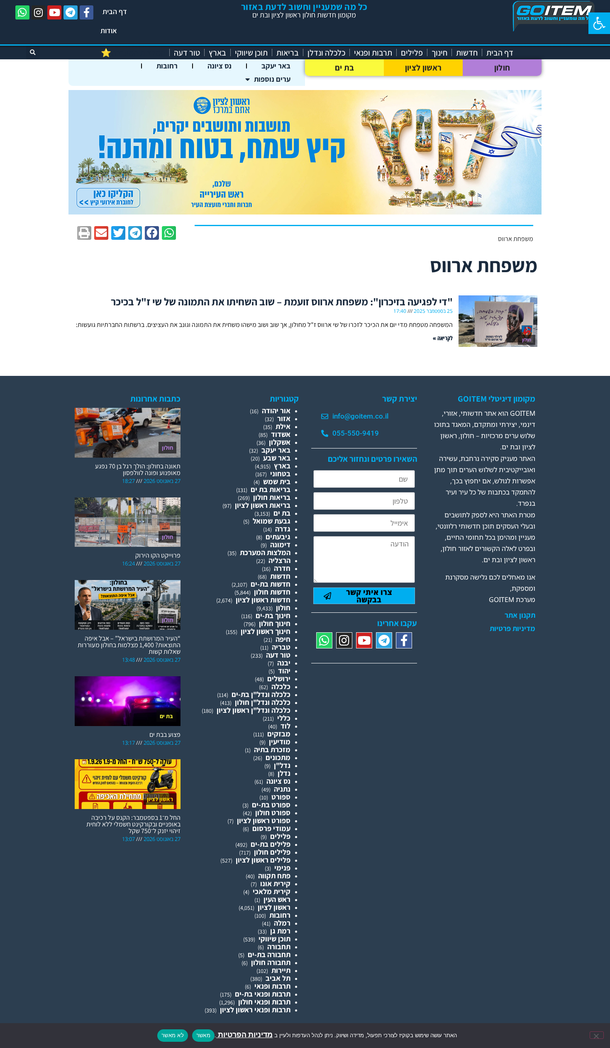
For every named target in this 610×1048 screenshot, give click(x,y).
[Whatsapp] (22, 12)
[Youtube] (54, 12)
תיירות (280, 970)
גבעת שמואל (271, 521)
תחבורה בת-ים (269, 954)
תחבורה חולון (270, 962)
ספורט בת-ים (271, 804)
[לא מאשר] (597, 1035)
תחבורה (278, 946)
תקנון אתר (520, 615)
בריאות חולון (271, 497)
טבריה (281, 647)
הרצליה (279, 560)
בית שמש (276, 481)
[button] (599, 23)
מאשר (203, 1035)
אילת (283, 426)
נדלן (284, 773)
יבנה (283, 663)
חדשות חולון (272, 592)
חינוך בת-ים (273, 615)
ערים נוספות (272, 79)
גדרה (282, 529)
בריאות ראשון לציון (262, 505)
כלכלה (280, 686)
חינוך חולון (274, 623)
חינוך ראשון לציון (265, 631)
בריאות (287, 52)
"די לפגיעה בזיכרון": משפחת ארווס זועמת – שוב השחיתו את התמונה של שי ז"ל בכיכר (282, 301)
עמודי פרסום (271, 828)
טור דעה (187, 52)
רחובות (167, 66)
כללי (283, 718)
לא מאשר (172, 1035)
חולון (502, 67)
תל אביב (278, 978)
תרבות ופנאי (373, 52)
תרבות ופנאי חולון (264, 1002)
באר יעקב (275, 66)
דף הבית (114, 11)
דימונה (280, 544)
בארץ (217, 52)
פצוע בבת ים (165, 734)
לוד (285, 726)
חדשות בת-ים (270, 584)
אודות (108, 30)
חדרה (282, 568)
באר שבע (276, 458)
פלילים (412, 52)
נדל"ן (282, 765)
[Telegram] (70, 12)
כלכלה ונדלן (326, 52)
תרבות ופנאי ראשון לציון (255, 1009)
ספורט (280, 797)
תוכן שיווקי (251, 52)
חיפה (283, 639)
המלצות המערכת (265, 552)
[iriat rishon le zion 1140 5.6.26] (305, 212)
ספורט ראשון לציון (263, 820)
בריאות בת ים (270, 489)
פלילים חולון (272, 852)
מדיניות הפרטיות (244, 1034)
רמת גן (280, 931)
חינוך (439, 52)
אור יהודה (276, 410)
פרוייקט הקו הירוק (158, 555)
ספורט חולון (272, 812)
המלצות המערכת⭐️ (133, 52)
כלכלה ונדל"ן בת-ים (261, 694)
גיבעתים (278, 536)
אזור (283, 418)
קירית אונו (275, 883)
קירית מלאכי (271, 891)
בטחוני (280, 473)
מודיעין (279, 741)
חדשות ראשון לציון (263, 599)
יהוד (284, 670)
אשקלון (279, 442)
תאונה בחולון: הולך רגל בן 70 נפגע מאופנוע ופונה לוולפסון (138, 469)
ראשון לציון (423, 67)
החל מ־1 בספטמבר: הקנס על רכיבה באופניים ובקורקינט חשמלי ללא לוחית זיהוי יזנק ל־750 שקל (133, 824)
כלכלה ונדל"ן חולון (262, 702)
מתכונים (278, 757)
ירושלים (278, 678)
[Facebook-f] (87, 12)
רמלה (282, 923)
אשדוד (280, 434)
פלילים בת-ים (270, 844)
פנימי (282, 868)
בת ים (344, 67)
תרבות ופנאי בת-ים (262, 994)
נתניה (282, 789)
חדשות (467, 52)
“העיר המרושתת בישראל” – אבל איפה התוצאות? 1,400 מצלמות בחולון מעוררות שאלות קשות (129, 645)
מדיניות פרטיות (512, 628)
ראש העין (277, 899)
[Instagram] (39, 12)
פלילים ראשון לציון (263, 860)
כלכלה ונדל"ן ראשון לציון (253, 710)
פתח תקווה (274, 875)
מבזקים (278, 733)
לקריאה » (443, 338)
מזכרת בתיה (272, 749)
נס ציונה (219, 66)
